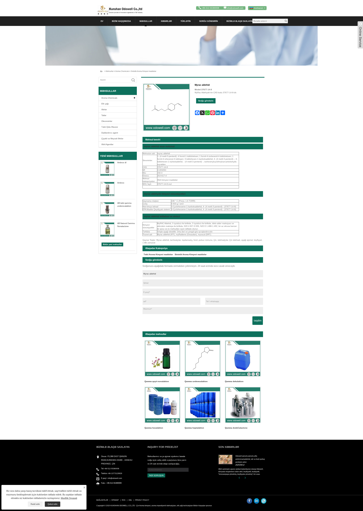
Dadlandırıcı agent (109, 133)
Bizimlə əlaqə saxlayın (239, 21)
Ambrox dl (121, 162)
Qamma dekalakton (234, 381)
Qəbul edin (52, 504)
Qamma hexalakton (153, 428)
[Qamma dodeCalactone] (243, 405)
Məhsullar (146, 21)
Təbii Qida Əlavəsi (109, 127)
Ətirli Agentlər (107, 144)
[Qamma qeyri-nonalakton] (163, 358)
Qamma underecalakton (196, 381)
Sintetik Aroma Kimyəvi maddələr (143, 71)
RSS (123, 500)
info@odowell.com (235, 8)
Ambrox (120, 183)
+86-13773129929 (115, 473)
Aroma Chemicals (122, 71)
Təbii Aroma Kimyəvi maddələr (158, 254)
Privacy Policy (142, 500)
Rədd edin (35, 504)
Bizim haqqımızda (121, 21)
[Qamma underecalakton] (203, 358)
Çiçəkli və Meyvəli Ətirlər (112, 138)
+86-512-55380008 (111, 469)
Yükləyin (186, 21)
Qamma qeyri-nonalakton (156, 381)
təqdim (257, 320)
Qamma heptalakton (194, 428)
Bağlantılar (102, 500)
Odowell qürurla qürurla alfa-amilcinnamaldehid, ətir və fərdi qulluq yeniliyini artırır (250, 459)
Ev (102, 21)
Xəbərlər (166, 21)
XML (130, 500)
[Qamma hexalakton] (163, 405)
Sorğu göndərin (208, 21)
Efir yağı (105, 104)
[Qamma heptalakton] (203, 405)
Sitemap (115, 500)
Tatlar (103, 115)
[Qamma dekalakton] (243, 358)
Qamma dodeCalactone (236, 428)
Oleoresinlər (106, 121)
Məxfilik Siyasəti (69, 498)
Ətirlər (104, 109)
